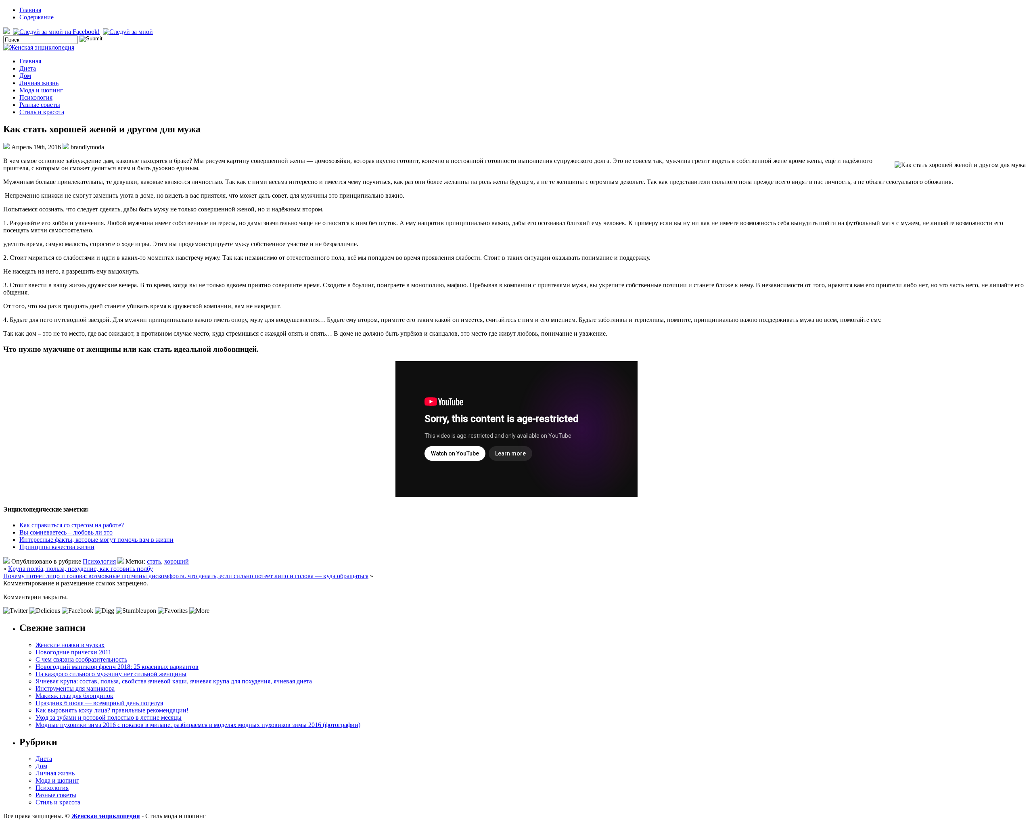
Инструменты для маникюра (75, 688)
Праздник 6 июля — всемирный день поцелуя (99, 703)
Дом (25, 75)
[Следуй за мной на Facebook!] (57, 31)
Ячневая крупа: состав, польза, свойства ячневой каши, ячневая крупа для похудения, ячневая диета (174, 681)
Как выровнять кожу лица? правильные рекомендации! (112, 710)
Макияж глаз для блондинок (74, 695)
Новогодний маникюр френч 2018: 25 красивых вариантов (117, 666)
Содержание (36, 17)
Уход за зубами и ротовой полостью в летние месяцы (109, 717)
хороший (176, 561)
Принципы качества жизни (56, 546)
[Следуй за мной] (129, 31)
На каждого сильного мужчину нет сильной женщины (111, 674)
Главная (30, 9)
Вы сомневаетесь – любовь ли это (66, 532)
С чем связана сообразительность (81, 659)
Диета (27, 68)
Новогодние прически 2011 (73, 652)
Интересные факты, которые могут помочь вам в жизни (96, 539)
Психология (35, 97)
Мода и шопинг (41, 90)
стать (154, 561)
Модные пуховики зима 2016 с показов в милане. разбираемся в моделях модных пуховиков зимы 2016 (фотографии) (198, 724)
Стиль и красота (41, 112)
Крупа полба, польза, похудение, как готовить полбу (80, 568)
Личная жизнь (39, 82)
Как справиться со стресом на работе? (71, 525)
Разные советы (39, 104)
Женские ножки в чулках (70, 644)
